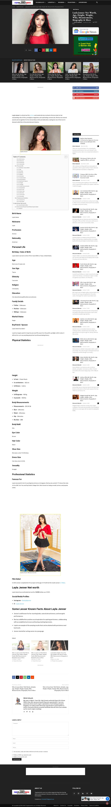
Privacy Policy (84, 805)
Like (97, 87)
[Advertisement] (40, 100)
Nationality (21, 164)
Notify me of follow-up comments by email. (22, 755)
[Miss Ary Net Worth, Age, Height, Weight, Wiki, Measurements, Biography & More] (20, 67)
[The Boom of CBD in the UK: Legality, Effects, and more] (76, 160)
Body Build (22, 187)
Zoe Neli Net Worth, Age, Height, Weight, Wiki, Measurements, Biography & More (37, 76)
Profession (21, 162)
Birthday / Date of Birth (24, 167)
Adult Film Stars (20, 7)
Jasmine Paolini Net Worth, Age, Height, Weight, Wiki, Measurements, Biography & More (89, 230)
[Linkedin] (51, 50)
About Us (56, 805)
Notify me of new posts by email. (20, 757)
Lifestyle (51, 2)
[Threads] (33, 712)
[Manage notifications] (107, 803)
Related (20, 208)
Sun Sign (21, 171)
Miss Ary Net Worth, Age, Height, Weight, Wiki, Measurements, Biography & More (19, 76)
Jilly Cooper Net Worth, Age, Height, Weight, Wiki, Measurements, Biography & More (88, 285)
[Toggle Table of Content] (65, 156)
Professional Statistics (22, 198)
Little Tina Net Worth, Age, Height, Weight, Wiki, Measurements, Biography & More (73, 76)
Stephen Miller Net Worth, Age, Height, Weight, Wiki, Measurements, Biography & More (89, 248)
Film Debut (21, 201)
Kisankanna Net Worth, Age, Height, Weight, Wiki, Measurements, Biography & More (90, 76)
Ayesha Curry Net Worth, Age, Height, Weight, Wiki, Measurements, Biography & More (88, 321)
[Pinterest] (43, 50)
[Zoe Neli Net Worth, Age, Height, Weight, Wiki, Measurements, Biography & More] (38, 67)
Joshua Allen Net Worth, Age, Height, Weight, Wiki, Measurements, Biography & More (88, 380)
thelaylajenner (26, 600)
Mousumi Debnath (77, 198)
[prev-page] (95, 60)
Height (21, 182)
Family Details (22, 177)
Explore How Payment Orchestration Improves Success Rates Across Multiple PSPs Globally (89, 141)
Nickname (21, 160)
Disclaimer (76, 805)
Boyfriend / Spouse (23, 181)
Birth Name (21, 159)
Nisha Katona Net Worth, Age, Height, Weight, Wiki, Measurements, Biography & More (88, 341)
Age (20, 169)
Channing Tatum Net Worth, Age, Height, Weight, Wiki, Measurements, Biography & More (89, 303)
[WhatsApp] (47, 50)
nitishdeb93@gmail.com (47, 799)
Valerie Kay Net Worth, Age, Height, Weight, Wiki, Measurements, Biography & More (55, 76)
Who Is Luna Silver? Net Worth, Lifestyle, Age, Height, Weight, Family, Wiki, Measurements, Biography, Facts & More (24, 688)
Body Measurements (24, 186)
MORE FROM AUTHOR (29, 60)
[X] (39, 50)
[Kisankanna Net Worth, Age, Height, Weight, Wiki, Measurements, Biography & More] (91, 67)
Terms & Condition (94, 805)
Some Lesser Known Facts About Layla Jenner (27, 206)
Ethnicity (21, 172)
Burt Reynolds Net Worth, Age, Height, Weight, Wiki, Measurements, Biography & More (88, 212)
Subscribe (95, 97)
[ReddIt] (54, 50)
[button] (97, 2)
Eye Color (22, 189)
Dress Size (22, 194)
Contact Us (63, 805)
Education (21, 176)
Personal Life (20, 166)
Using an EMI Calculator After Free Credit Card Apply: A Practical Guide (88, 176)
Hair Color (22, 191)
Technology (40, 2)
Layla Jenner (20, 604)
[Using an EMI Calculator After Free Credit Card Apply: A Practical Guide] (76, 176)
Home (13, 7)
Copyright (70, 805)
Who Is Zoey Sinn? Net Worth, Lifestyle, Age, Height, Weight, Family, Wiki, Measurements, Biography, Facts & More (56, 688)
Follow (96, 91)
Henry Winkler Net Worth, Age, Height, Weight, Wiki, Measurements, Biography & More (89, 360)
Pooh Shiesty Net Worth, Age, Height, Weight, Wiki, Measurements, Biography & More (88, 266)
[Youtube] (91, 793)
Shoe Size (22, 192)
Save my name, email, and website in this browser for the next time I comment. (31, 751)
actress (32, 115)
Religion (21, 174)
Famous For (22, 199)
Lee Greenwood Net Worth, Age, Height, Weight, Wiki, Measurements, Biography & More (89, 193)
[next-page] (98, 60)
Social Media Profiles (23, 205)
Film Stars (71, 2)
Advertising (83, 2)
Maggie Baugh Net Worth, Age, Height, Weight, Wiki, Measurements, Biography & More (88, 398)
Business (61, 2)
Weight (21, 184)
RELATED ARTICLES (17, 60)
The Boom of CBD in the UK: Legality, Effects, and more (88, 159)
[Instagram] (78, 793)
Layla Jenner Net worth (20, 203)
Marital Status (22, 179)
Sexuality (22, 196)
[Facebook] (36, 50)
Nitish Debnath (78, 22)
